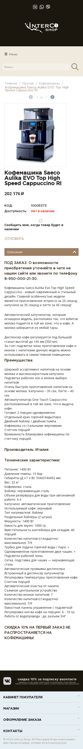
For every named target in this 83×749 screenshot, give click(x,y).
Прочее (28, 83)
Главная (11, 83)
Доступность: (15, 211)
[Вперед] (52, 98)
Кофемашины (49, 83)
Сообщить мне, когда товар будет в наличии (33, 227)
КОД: (8, 205)
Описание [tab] (15, 252)
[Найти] (75, 67)
